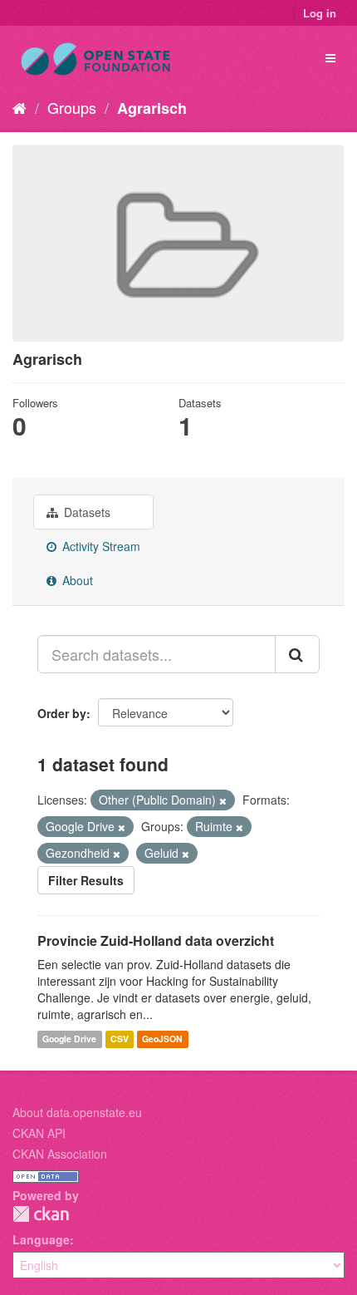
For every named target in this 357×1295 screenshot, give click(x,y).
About (76, 580)
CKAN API (39, 1133)
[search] (297, 654)
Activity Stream (99, 546)
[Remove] (223, 800)
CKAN (40, 1214)
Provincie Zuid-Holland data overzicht (155, 940)
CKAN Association (59, 1153)
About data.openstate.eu (77, 1112)
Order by (61, 713)
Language (41, 1239)
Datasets (85, 512)
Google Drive (69, 1038)
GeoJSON (162, 1038)
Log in (319, 13)
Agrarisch (152, 108)
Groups (71, 107)
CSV (119, 1038)
